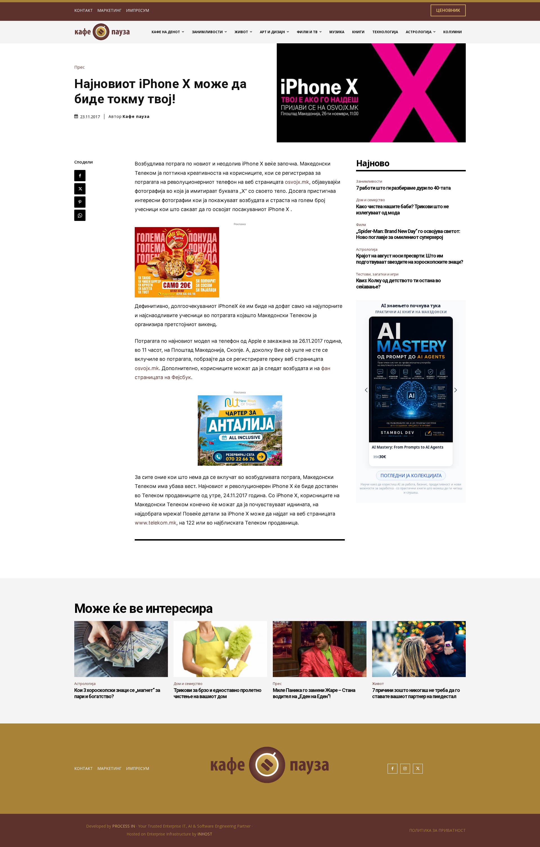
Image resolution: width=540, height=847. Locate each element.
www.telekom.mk (155, 523)
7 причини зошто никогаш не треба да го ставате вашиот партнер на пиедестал (416, 693)
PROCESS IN (124, 826)
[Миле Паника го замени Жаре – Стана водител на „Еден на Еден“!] (319, 649)
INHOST (204, 834)
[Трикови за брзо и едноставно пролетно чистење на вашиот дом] (220, 649)
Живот (378, 683)
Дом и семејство (370, 199)
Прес (79, 67)
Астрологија (366, 249)
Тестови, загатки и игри (377, 274)
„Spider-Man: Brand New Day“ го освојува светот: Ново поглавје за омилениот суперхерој (408, 234)
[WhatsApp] (80, 215)
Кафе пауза (136, 116)
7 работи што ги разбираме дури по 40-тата (403, 188)
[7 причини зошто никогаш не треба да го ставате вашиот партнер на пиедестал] (419, 649)
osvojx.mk (297, 182)
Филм (361, 224)
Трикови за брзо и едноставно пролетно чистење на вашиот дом (217, 693)
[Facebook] (80, 175)
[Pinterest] (80, 202)
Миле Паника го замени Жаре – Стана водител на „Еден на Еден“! (314, 693)
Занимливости (369, 181)
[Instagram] (405, 769)
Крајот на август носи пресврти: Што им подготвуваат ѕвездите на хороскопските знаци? (409, 259)
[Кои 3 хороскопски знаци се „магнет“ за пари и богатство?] (121, 649)
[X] (80, 188)
